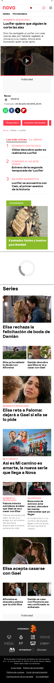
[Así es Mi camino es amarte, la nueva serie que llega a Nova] (27, 443)
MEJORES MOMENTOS (25, 179)
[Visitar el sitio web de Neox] (33, 637)
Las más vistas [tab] (16, 139)
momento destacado (35, 123)
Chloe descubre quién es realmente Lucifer (29, 151)
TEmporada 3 (12, 123)
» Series (13, 130)
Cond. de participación (36, 672)
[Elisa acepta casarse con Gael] (27, 551)
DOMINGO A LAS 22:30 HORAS (25, 162)
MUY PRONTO (10, 459)
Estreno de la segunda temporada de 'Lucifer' (28, 169)
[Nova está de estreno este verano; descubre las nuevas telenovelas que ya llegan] (39, 489)
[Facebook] (6, 100)
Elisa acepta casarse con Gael (24, 571)
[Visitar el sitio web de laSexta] (21, 637)
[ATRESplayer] (44, 8)
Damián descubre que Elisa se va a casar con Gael (38, 365)
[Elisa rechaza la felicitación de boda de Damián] (27, 309)
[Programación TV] (37, 8)
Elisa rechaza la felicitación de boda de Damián (26, 332)
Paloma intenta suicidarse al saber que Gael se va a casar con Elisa (14, 507)
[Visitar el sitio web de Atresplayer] (27, 650)
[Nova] (14, 8)
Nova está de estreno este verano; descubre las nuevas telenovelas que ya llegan (39, 508)
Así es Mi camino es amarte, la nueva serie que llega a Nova (25, 468)
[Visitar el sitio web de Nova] (45, 637)
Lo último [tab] (35, 139)
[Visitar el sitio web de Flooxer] (42, 650)
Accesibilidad (42, 677)
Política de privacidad (33, 668)
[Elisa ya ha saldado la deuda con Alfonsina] (14, 353)
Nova (5, 130)
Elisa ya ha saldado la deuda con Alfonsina (14, 365)
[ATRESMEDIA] (27, 629)
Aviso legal (16, 668)
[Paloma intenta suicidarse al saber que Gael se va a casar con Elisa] (14, 489)
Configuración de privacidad (19, 677)
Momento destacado (16, 406)
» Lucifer (21, 130)
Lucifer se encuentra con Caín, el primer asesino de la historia (29, 186)
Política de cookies (15, 672)
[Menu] (50, 8)
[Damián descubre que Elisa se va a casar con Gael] (39, 353)
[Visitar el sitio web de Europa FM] (45, 643)
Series (6, 14)
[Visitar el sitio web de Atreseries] (21, 643)
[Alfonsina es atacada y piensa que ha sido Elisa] (14, 590)
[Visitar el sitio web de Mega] (9, 643)
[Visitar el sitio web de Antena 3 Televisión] (9, 637)
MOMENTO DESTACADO (26, 146)
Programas (20, 14)
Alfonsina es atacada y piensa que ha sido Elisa (13, 602)
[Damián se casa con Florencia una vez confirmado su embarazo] (39, 590)
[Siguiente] (52, 0)
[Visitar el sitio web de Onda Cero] (33, 643)
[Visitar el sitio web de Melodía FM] (12, 650)
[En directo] (31, 8)
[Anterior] (2, 0)
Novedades (34, 498)
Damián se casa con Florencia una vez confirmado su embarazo (38, 603)
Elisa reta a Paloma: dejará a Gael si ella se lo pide (25, 415)
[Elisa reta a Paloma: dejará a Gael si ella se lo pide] (27, 390)
